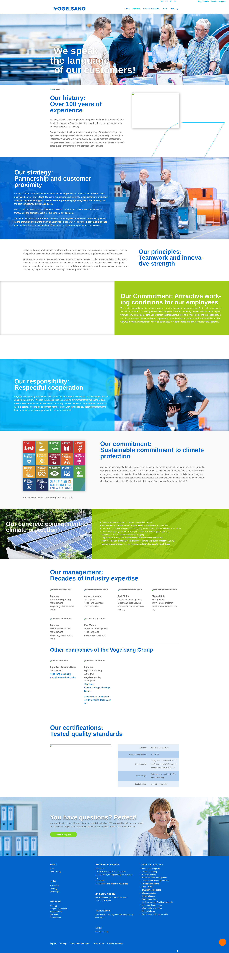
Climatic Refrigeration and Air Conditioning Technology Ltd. (97, 700)
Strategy (53, 906)
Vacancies (54, 885)
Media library (55, 872)
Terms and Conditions (79, 944)
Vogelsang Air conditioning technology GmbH (97, 687)
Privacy (63, 944)
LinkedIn (206, 1)
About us (136, 9)
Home (127, 9)
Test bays (100, 881)
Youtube (213, 1)
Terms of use (98, 944)
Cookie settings (102, 932)
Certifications (55, 918)
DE (162, 1)
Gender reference (115, 944)
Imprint (53, 944)
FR (175, 1)
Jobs (172, 9)
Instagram (222, 1)
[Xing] (177, 951)
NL (171, 1)
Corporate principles (58, 909)
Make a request (63, 834)
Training (53, 889)
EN (167, 1)
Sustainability (56, 912)
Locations (54, 915)
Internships (54, 892)
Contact (187, 1)
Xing (199, 1)
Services (100, 869)
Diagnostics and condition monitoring (112, 884)
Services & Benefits (151, 9)
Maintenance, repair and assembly (111, 872)
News (164, 9)
